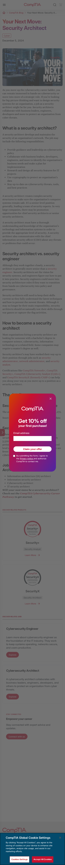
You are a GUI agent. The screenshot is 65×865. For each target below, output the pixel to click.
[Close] (60, 837)
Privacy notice (27, 458)
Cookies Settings (19, 859)
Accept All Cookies (43, 859)
